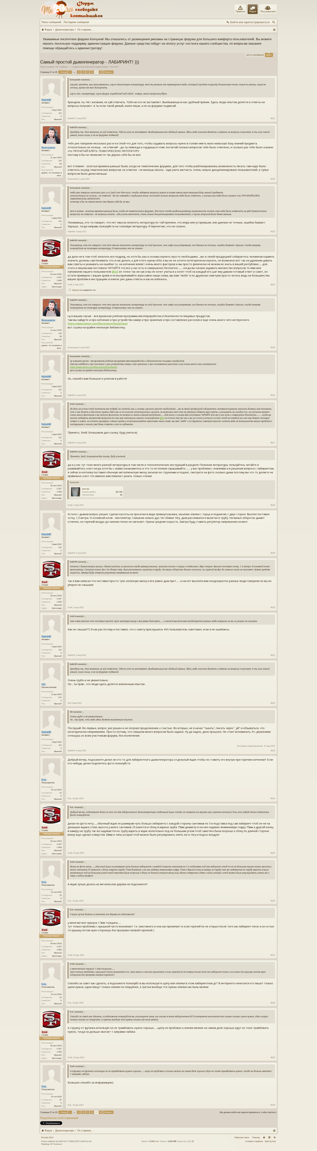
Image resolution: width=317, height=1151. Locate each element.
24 (83, 72)
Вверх (269, 1137)
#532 (273, 703)
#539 (273, 1057)
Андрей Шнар (101, 67)
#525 (273, 347)
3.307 (59, 277)
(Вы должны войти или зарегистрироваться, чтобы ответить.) (248, 1112)
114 (60, 161)
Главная (264, 1137)
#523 (273, 231)
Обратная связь (241, 1137)
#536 (273, 901)
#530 (273, 607)
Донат (269, 55)
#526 (273, 395)
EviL (70, 798)
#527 (273, 443)
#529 (273, 553)
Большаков (73, 179)
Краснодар (57, 287)
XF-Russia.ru (56, 1144)
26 (92, 72)
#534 (273, 798)
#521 (273, 118)
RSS (274, 1137)
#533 (273, 750)
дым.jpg (85, 489)
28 (101, 72)
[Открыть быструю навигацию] (274, 29)
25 (88, 72)
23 (79, 72)
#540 (273, 1105)
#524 (273, 284)
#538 (273, 1003)
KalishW (71, 118)
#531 (273, 655)
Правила (240, 11)
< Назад (63, 72)
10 (60, 793)
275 (60, 697)
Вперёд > (108, 72)
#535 (273, 853)
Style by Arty (270, 1141)
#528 (273, 505)
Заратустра (77, 290)
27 (96, 72)
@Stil (115, 271)
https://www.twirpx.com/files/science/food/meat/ (98, 323)
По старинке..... (63, 67)
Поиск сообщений (51, 22)
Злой (70, 284)
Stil (69, 703)
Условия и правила (254, 1141)
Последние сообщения (76, 22)
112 (60, 113)
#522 (273, 179)
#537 (273, 955)
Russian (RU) (47, 1137)
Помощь (256, 1137)
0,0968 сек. (154, 1141)
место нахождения (255, 55)
